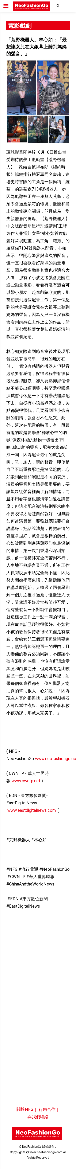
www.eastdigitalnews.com (31, 810)
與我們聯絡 (38, 1116)
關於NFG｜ (27, 1109)
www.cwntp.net (26, 780)
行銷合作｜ (49, 1109)
